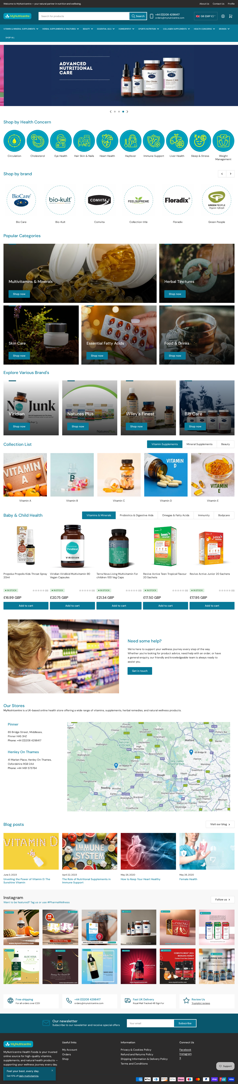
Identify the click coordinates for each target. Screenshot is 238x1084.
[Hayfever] (130, 141)
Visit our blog (218, 824)
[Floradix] (100, 200)
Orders (66, 1054)
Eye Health (61, 156)
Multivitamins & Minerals (31, 281)
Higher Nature (217, 222)
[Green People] (139, 200)
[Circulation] (14, 141)
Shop (65, 1059)
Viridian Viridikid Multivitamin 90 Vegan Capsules (70, 575)
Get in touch (140, 671)
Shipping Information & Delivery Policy (144, 1059)
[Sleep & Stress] (200, 141)
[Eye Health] (61, 141)
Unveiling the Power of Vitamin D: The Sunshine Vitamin (26, 880)
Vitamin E (212, 500)
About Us (204, 3)
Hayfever (130, 156)
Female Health (188, 879)
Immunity (204, 515)
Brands (223, 29)
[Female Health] (207, 851)
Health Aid (178, 222)
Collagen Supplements (175, 29)
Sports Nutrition (147, 29)
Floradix (100, 222)
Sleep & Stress (200, 156)
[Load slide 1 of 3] (115, 112)
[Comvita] (22, 200)
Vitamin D (166, 500)
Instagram (185, 1054)
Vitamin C (119, 500)
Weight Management (223, 157)
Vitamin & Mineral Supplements (19, 29)
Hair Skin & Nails (84, 156)
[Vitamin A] (25, 474)
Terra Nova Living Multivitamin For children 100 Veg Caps (117, 575)
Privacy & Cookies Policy (136, 1049)
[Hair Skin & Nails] (84, 141)
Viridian (17, 414)
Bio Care (193, 414)
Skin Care (17, 343)
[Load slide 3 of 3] (123, 112)
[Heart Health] (107, 141)
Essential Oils (104, 29)
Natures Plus (80, 414)
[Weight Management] (223, 141)
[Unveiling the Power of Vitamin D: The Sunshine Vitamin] (31, 851)
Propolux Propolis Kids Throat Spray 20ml (25, 575)
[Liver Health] (177, 141)
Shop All (10, 37)
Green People (139, 222)
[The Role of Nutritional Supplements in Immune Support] (89, 851)
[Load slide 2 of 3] (119, 112)
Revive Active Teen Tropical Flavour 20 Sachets (165, 575)
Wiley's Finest (140, 414)
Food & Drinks (176, 343)
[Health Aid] (178, 200)
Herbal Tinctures (179, 281)
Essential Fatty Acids (105, 343)
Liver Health (177, 156)
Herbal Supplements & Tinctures (59, 29)
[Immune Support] (154, 141)
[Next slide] (127, 112)
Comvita (22, 222)
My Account (69, 1049)
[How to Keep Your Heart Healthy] (148, 851)
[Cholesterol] (37, 141)
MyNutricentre (19, 1079)
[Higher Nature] (218, 200)
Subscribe (185, 1023)
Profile (231, 3)
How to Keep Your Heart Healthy (140, 879)
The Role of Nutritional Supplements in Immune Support (86, 880)
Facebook (185, 1049)
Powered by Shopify (39, 1079)
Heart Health (107, 156)
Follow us (221, 899)
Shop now (19, 294)
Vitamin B (72, 500)
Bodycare (224, 515)
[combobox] (93, 16)
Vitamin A (25, 500)
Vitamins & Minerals (99, 515)
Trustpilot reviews (201, 1003)
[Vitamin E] (213, 474)
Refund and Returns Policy (137, 1054)
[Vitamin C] (119, 474)
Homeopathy (125, 29)
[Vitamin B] (72, 474)
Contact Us (218, 3)
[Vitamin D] (166, 474)
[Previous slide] (111, 112)
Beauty (86, 29)
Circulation (14, 156)
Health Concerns (203, 29)
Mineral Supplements (200, 444)
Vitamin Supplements (165, 444)
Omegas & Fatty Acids (175, 515)
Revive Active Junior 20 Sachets (210, 574)
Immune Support (154, 156)
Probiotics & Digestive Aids (136, 515)
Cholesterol (37, 156)
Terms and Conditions (134, 1063)
